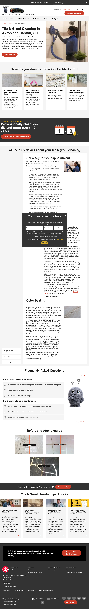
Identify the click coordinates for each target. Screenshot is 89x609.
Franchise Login (52, 570)
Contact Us (70, 602)
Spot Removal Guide (71, 567)
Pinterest (79, 598)
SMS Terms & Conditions (9, 604)
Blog (67, 570)
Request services (10, 54)
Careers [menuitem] (47, 18)
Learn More (57, 3)
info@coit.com (6, 583)
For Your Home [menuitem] (8, 18)
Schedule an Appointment (74, 13)
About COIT (31, 567)
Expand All (83, 376)
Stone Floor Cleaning (20, 590)
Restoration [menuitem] (36, 18)
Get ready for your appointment (8, 351)
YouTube (42, 602)
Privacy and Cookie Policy (9, 601)
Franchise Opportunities (54, 567)
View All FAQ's (80, 422)
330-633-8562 (6, 582)
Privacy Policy (15, 599)
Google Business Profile (10, 586)
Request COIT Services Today (71, 553)
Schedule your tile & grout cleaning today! (16, 137)
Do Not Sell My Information (35, 572)
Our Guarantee (14, 567)
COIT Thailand (55, 598)
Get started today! (63, 487)
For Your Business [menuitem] (23, 18)
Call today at (62, 9)
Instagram (69, 598)
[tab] (33, 384)
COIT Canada (39, 598)
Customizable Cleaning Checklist (74, 572)
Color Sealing (7, 362)
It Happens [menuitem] (55, 18)
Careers (30, 570)
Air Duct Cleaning (32, 590)
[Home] (13, 10)
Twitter (74, 598)
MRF (12, 570)
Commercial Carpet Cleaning (46, 590)
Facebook (64, 598)
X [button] (86, 3)
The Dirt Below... (8, 357)
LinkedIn (84, 598)
